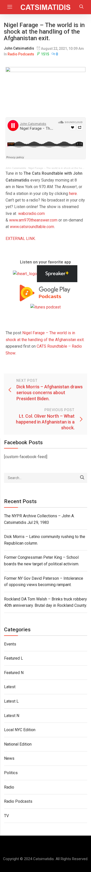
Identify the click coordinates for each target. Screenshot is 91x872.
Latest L (11, 701)
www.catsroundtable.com (32, 226)
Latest (9, 686)
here (73, 193)
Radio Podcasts (21, 54)
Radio (9, 787)
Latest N (11, 715)
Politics (11, 772)
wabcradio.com (31, 213)
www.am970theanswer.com (33, 220)
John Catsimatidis (19, 48)
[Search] (82, 478)
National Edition (18, 744)
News (9, 758)
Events (10, 644)
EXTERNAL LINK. (21, 238)
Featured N (14, 672)
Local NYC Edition (19, 729)
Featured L (13, 658)
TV (6, 815)
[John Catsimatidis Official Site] (46, 7)
